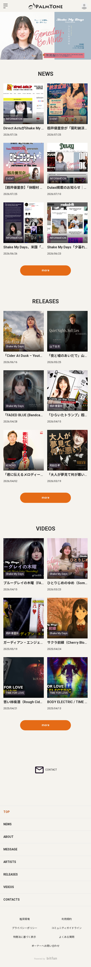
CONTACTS (11, 899)
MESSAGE (10, 849)
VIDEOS (8, 887)
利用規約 (67, 919)
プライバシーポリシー (24, 928)
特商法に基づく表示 (24, 937)
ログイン (84, 6)
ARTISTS (9, 862)
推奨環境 (24, 919)
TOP (6, 812)
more (45, 270)
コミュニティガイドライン (66, 928)
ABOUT (8, 836)
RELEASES (10, 874)
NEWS (7, 824)
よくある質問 (66, 937)
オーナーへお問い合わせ (45, 945)
